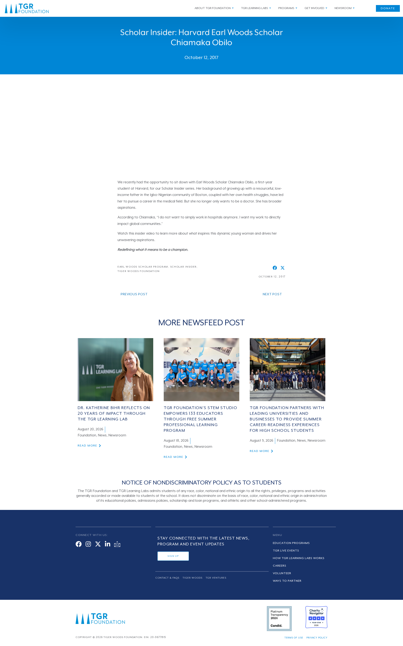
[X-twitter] (98, 544)
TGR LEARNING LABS (254, 8)
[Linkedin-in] (108, 544)
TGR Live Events (286, 550)
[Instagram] (88, 544)
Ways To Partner (287, 581)
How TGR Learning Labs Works (298, 558)
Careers (279, 565)
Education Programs (291, 543)
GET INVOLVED (314, 8)
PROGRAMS (286, 8)
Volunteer (282, 573)
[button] (275, 267)
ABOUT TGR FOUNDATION (213, 8)
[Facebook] (79, 544)
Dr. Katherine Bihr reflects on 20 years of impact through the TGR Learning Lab (114, 414)
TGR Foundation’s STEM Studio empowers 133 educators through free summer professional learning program (200, 419)
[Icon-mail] (117, 544)
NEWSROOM (343, 8)
